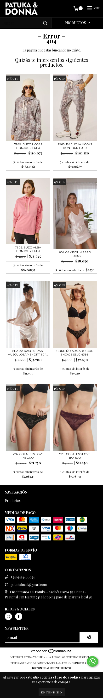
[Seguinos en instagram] (8, 616)
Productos (13, 500)
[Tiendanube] (52, 652)
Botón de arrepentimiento (51, 668)
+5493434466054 (23, 577)
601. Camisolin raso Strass (75, 254)
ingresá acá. (84, 663)
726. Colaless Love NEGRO (28, 455)
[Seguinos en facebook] (18, 616)
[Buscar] (45, 23)
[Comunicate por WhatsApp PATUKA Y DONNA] (92, 661)
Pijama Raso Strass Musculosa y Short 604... (28, 352)
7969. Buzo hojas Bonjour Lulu (28, 146)
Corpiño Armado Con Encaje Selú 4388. (74, 352)
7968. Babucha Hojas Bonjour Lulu (75, 146)
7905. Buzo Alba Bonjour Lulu (28, 249)
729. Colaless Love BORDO (74, 455)
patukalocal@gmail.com (29, 584)
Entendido (51, 692)
